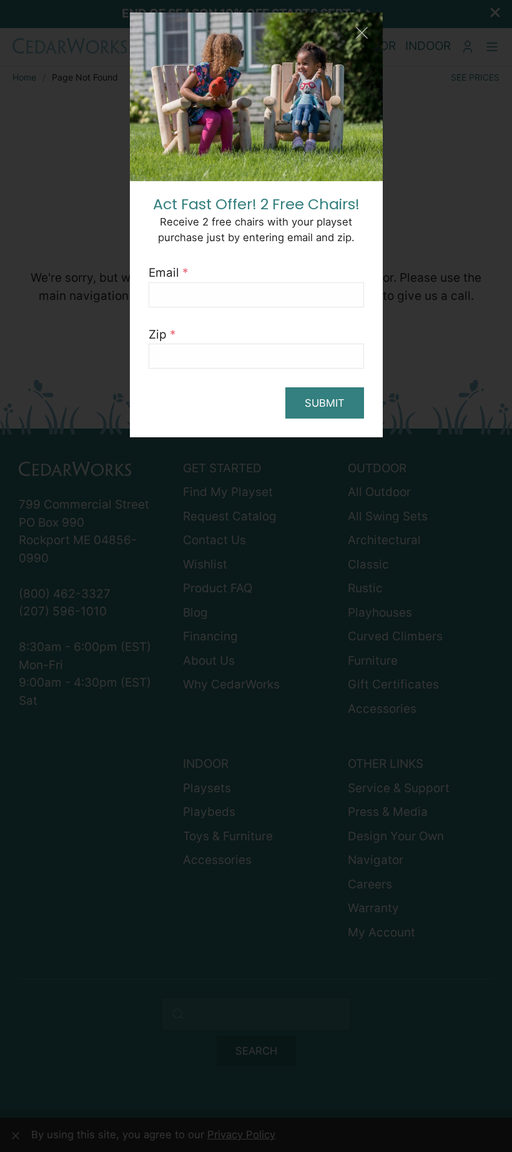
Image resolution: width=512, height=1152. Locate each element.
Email (169, 273)
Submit (325, 403)
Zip (162, 334)
